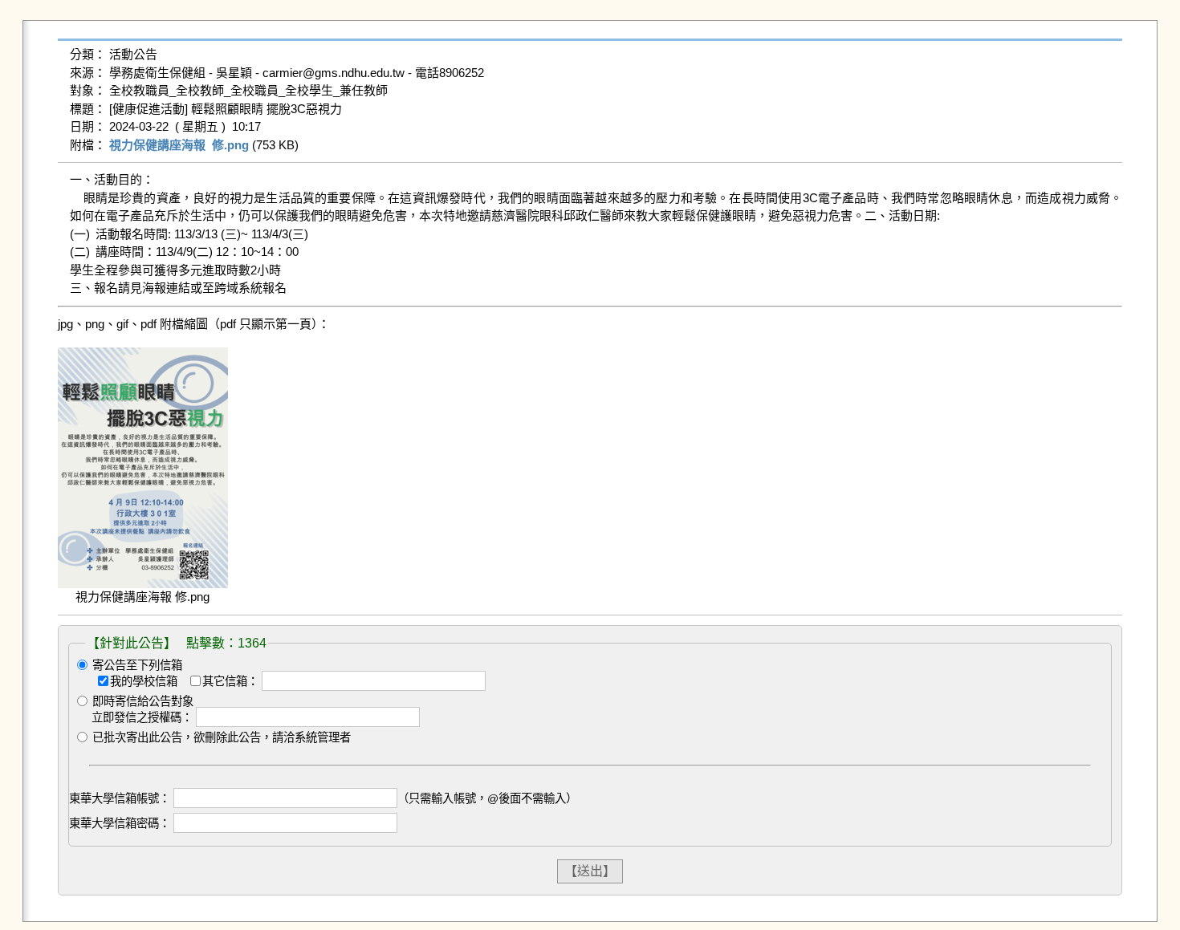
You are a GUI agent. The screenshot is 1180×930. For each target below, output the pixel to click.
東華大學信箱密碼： (119, 823)
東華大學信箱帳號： (119, 798)
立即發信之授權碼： (142, 717)
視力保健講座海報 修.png (179, 145)
